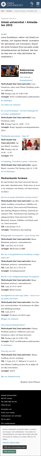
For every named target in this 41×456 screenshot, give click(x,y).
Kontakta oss (6, 409)
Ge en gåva (5, 419)
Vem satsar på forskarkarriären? (26, 78)
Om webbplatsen (8, 423)
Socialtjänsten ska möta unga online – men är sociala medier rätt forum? (20, 297)
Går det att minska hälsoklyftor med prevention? (19, 197)
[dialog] (20, 440)
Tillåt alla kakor (9, 451)
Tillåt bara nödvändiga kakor (15, 447)
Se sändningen (6, 100)
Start (2, 11)
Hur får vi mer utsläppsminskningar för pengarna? (20, 276)
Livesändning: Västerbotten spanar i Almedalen (19, 161)
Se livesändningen (8, 171)
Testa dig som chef (8, 351)
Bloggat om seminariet (9, 318)
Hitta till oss (6, 405)
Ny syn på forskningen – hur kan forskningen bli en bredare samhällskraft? (19, 112)
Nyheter (9, 11)
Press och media (8, 412)
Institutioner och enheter (11, 416)
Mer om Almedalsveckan (10, 376)
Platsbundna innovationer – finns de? (15, 136)
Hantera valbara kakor (11, 443)
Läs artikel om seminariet (10, 104)
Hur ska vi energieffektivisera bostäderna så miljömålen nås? (20, 256)
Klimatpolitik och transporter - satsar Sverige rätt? (20, 235)
